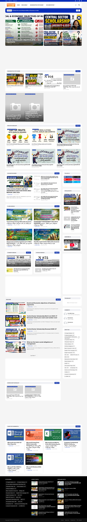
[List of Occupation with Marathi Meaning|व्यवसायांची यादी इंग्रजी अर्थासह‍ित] (61, 496)
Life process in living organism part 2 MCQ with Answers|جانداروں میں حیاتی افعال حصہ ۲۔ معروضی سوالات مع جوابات (19, 243)
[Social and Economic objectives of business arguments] (34, 483)
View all (78, 71)
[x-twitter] (77, 1)
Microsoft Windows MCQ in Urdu (33, 467)
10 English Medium (69, 333)
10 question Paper (69, 339)
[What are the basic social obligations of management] (34, 501)
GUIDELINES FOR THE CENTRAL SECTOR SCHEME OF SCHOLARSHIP (75, 219)
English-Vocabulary (70, 352)
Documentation (50, 5)
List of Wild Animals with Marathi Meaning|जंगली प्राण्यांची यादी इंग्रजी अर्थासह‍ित (18, 165)
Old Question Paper (70, 365)
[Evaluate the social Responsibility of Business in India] (34, 514)
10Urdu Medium (69, 344)
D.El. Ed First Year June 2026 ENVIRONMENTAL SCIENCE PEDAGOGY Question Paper (47, 506)
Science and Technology (71, 369)
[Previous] (77, 10)
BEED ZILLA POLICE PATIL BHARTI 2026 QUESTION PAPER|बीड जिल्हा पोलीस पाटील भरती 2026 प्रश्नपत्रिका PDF (49, 177)
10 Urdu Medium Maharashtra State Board (72, 337)
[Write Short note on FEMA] (61, 490)
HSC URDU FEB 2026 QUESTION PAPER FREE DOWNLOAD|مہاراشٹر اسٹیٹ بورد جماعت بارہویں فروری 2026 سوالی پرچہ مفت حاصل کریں (50, 190)
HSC (67, 354)
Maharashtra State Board (36, 5)
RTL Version (79, 520)
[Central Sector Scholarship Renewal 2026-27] (34, 496)
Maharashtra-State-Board (71, 359)
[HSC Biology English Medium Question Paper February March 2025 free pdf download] (61, 507)
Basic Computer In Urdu (70, 348)
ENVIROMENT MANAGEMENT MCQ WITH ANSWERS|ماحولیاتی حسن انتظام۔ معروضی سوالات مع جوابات (46, 223)
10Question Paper (69, 341)
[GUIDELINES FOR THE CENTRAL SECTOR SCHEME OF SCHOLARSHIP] (67, 219)
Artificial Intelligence (69, 346)
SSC (66, 367)
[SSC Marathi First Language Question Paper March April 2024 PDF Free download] (10, 270)
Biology (21, 490)
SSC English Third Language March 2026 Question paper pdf (52, 86)
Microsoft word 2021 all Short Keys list (14, 443)
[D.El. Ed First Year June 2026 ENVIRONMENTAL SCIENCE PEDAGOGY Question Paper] (34, 507)
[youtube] (79, 1)
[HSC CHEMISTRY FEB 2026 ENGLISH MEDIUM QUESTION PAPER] (37, 184)
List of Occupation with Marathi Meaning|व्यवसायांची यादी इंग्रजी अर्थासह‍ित (68, 165)
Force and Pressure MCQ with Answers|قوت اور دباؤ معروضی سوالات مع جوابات (71, 87)
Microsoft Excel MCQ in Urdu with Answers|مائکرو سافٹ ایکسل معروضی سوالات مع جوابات (52, 445)
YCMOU (67, 372)
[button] (76, 5)
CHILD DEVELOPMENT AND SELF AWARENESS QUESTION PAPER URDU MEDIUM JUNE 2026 (19, 190)
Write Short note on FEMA (70, 488)
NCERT (67, 363)
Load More (32, 355)
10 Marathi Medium (69, 335)
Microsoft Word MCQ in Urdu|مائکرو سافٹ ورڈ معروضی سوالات (14, 468)
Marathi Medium (69, 361)
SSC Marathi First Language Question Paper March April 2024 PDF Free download (22, 270)
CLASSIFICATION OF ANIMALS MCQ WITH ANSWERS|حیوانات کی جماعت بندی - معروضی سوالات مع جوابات (33, 396)
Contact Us (15, 0)
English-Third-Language (71, 350)
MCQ (67, 356)
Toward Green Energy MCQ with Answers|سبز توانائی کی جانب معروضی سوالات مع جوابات (19, 222)
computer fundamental (70, 374)
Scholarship (73, 367)
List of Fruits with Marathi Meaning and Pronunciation (18, 144)
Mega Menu (24, 5)
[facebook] (75, 1)
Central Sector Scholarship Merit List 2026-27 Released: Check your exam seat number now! (42, 317)
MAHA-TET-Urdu (74, 354)
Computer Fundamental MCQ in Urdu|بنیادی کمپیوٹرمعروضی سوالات (71, 444)
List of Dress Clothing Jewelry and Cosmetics (42, 144)
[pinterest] (81, 1)
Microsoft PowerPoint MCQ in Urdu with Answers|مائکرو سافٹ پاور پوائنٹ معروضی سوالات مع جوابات (33, 446)
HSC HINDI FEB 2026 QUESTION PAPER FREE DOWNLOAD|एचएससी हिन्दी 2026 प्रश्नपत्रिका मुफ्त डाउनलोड (49, 197)
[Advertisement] (43, 56)
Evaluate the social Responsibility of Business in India (46, 513)
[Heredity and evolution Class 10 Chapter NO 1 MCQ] (38, 270)
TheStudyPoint (16, 520)
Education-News (10, 492)
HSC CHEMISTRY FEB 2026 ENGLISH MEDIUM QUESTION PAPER (49, 183)
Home (6, 0)
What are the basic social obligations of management (40, 343)
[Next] (79, 10)
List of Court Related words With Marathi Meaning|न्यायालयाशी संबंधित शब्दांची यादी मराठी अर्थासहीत (68, 144)
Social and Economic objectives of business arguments (25, 10)
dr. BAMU (67, 376)
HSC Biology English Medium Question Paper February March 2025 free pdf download (73, 506)
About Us (10, 0)
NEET (22, 499)
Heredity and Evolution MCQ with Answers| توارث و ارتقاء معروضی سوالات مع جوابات (46, 242)
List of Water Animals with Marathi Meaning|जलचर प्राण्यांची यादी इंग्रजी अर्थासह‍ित (42, 165)
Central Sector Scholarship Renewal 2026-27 (42, 329)
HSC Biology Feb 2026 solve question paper (33, 86)
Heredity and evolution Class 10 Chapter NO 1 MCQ (49, 269)
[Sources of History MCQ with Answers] (61, 501)
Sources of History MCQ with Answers (15, 85)
